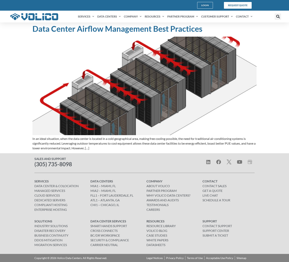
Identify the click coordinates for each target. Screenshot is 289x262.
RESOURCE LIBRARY (161, 226)
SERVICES (84, 16)
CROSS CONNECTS (104, 230)
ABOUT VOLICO (158, 186)
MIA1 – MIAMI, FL (103, 186)
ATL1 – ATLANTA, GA (105, 200)
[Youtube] (239, 162)
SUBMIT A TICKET (215, 235)
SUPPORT (209, 221)
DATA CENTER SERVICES (108, 221)
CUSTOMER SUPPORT (215, 16)
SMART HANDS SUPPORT (108, 226)
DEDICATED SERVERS (49, 200)
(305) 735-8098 (53, 164)
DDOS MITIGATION (48, 240)
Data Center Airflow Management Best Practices (117, 28)
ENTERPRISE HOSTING (50, 209)
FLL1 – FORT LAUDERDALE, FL (111, 195)
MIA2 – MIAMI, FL (103, 190)
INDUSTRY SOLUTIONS (51, 226)
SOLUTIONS (43, 221)
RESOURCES (152, 16)
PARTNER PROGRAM (180, 16)
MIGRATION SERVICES (50, 245)
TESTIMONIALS (157, 205)
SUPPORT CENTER (215, 230)
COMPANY (131, 16)
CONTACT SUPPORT (217, 226)
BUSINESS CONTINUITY (51, 235)
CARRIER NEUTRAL (104, 245)
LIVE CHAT (210, 195)
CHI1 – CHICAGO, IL (104, 205)
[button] (278, 16)
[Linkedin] (208, 162)
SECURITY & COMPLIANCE (109, 240)
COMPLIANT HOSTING (50, 205)
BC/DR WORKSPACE (105, 235)
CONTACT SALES (214, 186)
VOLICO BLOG (156, 230)
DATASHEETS (155, 245)
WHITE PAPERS (157, 240)
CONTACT (242, 16)
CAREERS (153, 209)
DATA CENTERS (107, 16)
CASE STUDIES (156, 235)
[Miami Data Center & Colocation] (250, 162)
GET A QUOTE (212, 190)
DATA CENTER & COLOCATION (56, 186)
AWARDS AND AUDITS (162, 200)
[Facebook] (218, 162)
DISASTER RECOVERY (49, 230)
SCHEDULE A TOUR (216, 200)
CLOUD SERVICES (47, 195)
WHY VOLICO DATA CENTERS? (168, 195)
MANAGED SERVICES (49, 190)
